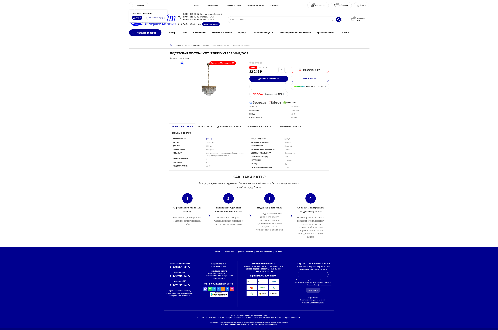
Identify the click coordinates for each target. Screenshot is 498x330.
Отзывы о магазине (288, 126)
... (354, 32)
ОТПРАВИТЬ (313, 290)
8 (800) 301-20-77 (191, 14)
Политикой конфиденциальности (319, 285)
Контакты (274, 5)
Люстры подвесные (201, 45)
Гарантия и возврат (255, 5)
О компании (213, 5)
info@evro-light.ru (218, 263)
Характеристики (181, 126)
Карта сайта (313, 298)
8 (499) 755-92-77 (191, 19)
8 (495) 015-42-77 (191, 17)
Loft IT (209, 139)
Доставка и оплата (233, 5)
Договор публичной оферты (313, 303)
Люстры (187, 45)
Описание (204, 126)
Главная (198, 5)
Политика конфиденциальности (313, 300)
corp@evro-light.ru (219, 271)
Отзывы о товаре (181, 133)
